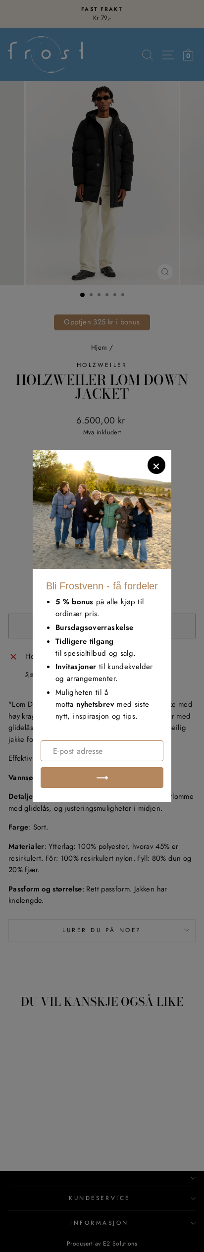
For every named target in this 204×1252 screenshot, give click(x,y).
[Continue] (102, 777)
